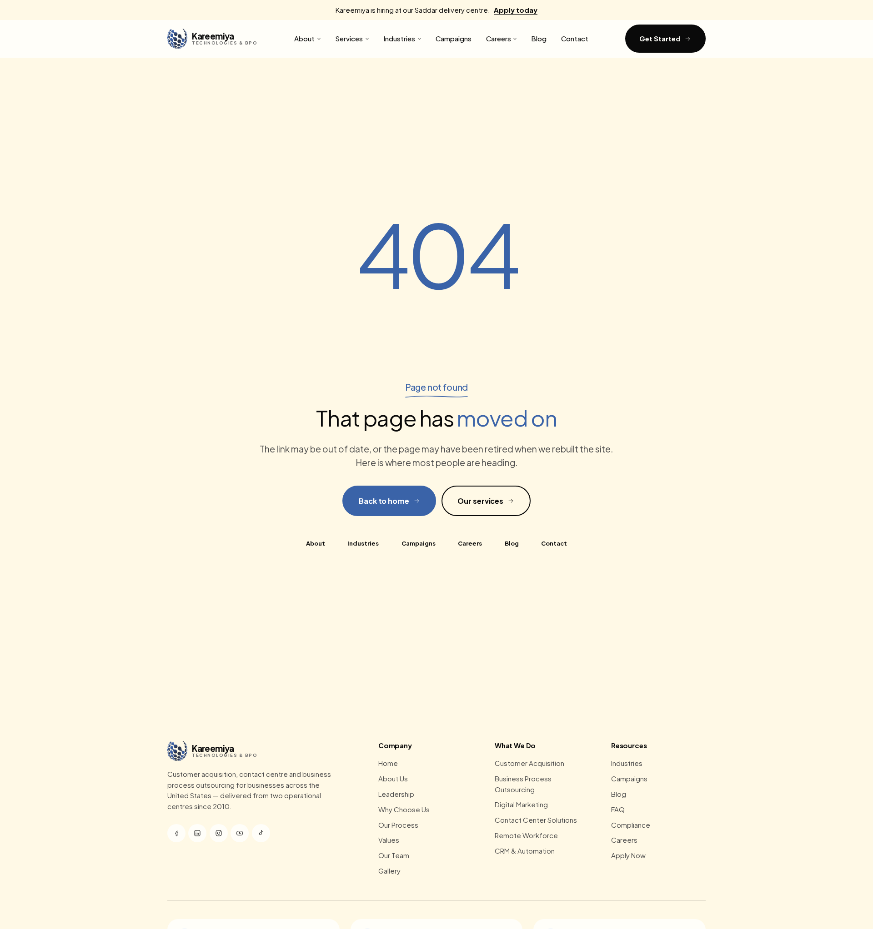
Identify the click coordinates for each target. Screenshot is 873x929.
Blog (539, 38)
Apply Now (628, 855)
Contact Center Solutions (536, 819)
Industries (399, 38)
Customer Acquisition (529, 763)
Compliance (630, 824)
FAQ (618, 809)
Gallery (389, 870)
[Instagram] (219, 833)
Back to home (384, 501)
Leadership (396, 794)
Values (388, 839)
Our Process (398, 824)
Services (349, 38)
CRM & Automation (525, 850)
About (304, 38)
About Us (393, 778)
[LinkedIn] (197, 833)
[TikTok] (261, 833)
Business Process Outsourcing (523, 784)
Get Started (659, 38)
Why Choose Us (404, 809)
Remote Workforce (526, 835)
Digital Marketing (521, 804)
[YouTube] (240, 833)
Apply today (515, 9)
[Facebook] (176, 833)
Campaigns (454, 38)
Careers (498, 38)
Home (388, 763)
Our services (480, 501)
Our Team (393, 855)
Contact (574, 38)
